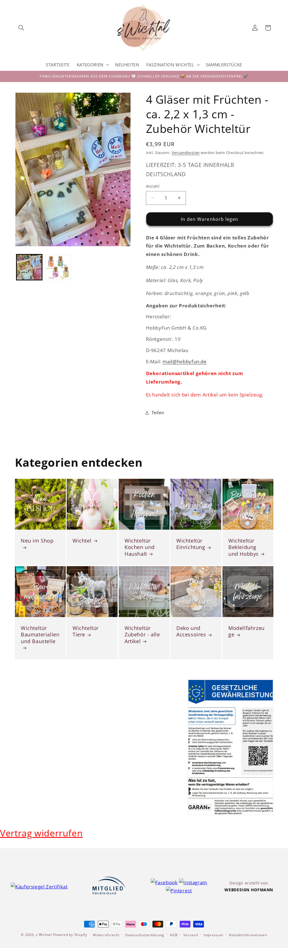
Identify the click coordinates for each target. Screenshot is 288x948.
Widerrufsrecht (106, 935)
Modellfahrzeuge (246, 631)
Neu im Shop (37, 540)
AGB (173, 935)
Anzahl (153, 186)
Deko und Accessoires (191, 631)
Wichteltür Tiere (86, 631)
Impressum (213, 935)
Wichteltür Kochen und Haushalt (140, 547)
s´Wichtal (44, 935)
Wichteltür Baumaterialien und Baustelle (40, 635)
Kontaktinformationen (248, 935)
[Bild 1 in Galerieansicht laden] (29, 267)
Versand (190, 935)
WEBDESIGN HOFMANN (248, 889)
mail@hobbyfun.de (185, 361)
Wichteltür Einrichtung (190, 543)
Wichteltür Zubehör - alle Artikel (142, 635)
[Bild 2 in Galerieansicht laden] (58, 267)
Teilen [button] (158, 412)
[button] (21, 27)
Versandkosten (186, 152)
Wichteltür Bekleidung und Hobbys (243, 547)
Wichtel (82, 540)
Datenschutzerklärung (144, 935)
